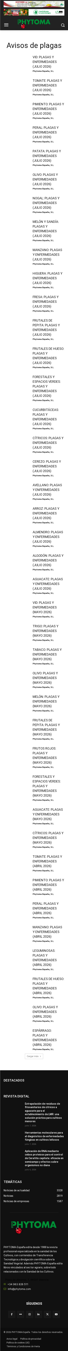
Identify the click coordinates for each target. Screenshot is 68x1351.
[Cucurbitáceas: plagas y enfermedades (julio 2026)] (16, 416)
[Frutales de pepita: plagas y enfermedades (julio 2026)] (16, 326)
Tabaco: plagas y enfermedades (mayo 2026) (47, 654)
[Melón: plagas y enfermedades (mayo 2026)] (16, 702)
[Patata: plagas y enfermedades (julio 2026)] (16, 157)
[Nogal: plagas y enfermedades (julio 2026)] (16, 204)
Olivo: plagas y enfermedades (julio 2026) (45, 179)
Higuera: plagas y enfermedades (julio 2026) (47, 278)
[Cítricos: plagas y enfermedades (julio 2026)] (16, 444)
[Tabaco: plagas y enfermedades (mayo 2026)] (16, 655)
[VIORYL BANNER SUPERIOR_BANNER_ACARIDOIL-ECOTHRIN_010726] (34, 4)
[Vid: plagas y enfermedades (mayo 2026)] (16, 608)
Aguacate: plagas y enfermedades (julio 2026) (48, 583)
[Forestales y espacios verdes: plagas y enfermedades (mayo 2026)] (16, 782)
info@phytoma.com (19, 1288)
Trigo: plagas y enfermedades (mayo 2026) (45, 630)
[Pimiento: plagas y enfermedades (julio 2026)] (16, 110)
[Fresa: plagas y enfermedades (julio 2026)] (16, 303)
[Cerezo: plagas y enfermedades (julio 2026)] (16, 467)
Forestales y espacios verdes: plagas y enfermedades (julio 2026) (47, 386)
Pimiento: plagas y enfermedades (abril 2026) (48, 884)
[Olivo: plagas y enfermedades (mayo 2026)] (16, 679)
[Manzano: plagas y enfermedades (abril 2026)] (16, 933)
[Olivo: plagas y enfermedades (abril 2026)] (16, 1013)
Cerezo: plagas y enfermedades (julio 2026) (47, 466)
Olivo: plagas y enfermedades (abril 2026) (45, 1011)
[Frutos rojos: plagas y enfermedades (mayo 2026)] (16, 754)
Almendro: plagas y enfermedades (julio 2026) (48, 536)
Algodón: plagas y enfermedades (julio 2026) (48, 560)
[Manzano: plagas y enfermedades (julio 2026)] (16, 256)
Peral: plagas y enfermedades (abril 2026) (46, 908)
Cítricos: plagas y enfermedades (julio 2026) (48, 442)
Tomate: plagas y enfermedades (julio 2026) (47, 85)
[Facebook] (11, 1314)
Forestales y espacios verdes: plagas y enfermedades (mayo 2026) (47, 786)
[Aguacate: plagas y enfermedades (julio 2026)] (16, 585)
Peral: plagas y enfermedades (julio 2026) (46, 132)
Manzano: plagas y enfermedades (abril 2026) (47, 931)
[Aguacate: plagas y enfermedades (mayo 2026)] (16, 815)
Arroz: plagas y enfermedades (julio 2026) (46, 513)
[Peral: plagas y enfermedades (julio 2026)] (16, 133)
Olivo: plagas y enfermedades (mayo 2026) (45, 677)
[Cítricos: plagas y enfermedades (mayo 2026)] (16, 839)
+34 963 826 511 (17, 1284)
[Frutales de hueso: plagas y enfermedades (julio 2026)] (16, 354)
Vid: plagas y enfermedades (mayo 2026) (45, 607)
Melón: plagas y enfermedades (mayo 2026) (46, 701)
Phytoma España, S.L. (43, 71)
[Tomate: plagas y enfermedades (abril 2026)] (16, 862)
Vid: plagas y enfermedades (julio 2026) (45, 61)
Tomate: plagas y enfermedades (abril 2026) (47, 861)
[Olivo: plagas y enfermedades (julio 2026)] (16, 180)
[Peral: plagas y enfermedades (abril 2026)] (16, 909)
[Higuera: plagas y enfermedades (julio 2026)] (16, 279)
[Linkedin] (38, 1314)
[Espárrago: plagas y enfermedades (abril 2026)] (16, 1036)
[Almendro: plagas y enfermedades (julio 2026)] (16, 538)
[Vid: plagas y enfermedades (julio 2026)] (16, 63)
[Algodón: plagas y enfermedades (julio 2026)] (16, 561)
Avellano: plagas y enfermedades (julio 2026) (47, 489)
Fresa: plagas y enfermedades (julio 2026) (46, 301)
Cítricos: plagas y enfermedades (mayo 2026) (48, 837)
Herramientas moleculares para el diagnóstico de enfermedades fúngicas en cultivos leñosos (44, 1136)
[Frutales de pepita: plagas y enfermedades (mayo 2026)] (16, 726)
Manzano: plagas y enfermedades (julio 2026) (47, 254)
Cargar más (33, 1056)
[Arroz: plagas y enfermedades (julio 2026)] (16, 514)
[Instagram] (29, 1314)
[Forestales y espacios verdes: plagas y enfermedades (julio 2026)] (16, 383)
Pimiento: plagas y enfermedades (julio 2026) (48, 108)
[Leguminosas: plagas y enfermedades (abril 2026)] (16, 956)
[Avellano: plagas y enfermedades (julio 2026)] (16, 491)
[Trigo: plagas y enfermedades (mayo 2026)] (16, 632)
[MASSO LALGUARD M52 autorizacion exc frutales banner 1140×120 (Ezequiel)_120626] (34, 12)
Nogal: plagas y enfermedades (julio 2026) (46, 202)
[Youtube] (56, 1314)
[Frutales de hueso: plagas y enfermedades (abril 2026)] (16, 985)
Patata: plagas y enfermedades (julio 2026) (47, 155)
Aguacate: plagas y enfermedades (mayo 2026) (48, 814)
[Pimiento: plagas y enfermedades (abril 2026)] (16, 886)
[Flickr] (20, 1314)
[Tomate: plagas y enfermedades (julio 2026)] (16, 86)
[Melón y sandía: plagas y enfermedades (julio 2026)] (16, 227)
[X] (47, 1314)
